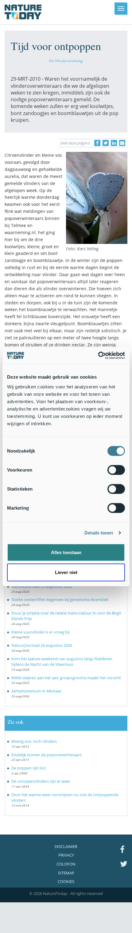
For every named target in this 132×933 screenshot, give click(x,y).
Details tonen (98, 532)
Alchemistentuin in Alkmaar (36, 691)
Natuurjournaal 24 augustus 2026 (41, 645)
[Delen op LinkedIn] (114, 143)
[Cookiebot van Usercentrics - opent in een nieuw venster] (98, 355)
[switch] (116, 470)
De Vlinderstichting (66, 60)
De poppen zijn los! (28, 768)
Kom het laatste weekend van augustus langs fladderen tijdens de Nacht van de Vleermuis (61, 661)
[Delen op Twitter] (106, 143)
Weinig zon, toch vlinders (34, 741)
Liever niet (66, 572)
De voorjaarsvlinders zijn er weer (40, 781)
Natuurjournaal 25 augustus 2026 (41, 586)
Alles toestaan (66, 552)
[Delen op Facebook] (97, 143)
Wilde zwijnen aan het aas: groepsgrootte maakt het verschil (66, 677)
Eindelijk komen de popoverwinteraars (46, 755)
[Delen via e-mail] (122, 143)
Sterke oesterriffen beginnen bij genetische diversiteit (59, 599)
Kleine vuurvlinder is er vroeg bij (40, 632)
